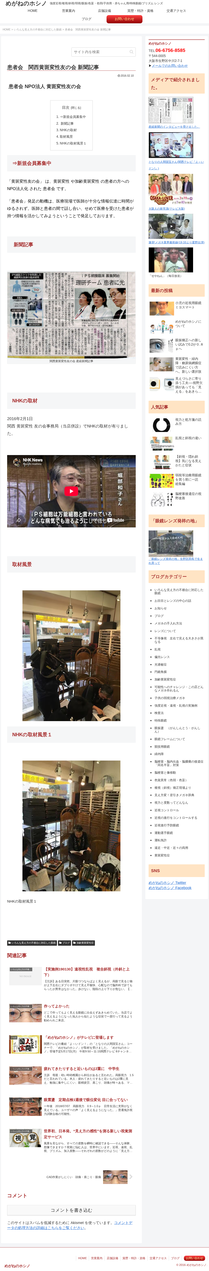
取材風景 (66, 136)
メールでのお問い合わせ (170, 65)
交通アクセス (158, 1258)
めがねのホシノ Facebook (170, 888)
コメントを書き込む (71, 1210)
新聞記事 (67, 123)
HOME (82, 1258)
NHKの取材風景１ (73, 143)
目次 (65, 107)
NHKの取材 (68, 130)
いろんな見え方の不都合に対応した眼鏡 (34, 942)
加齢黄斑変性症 (85, 942)
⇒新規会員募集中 (73, 117)
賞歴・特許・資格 (133, 1258)
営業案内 (96, 1258)
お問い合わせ (194, 1258)
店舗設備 (112, 1258)
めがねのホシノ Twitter (167, 883)
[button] (131, 51)
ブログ (66, 942)
